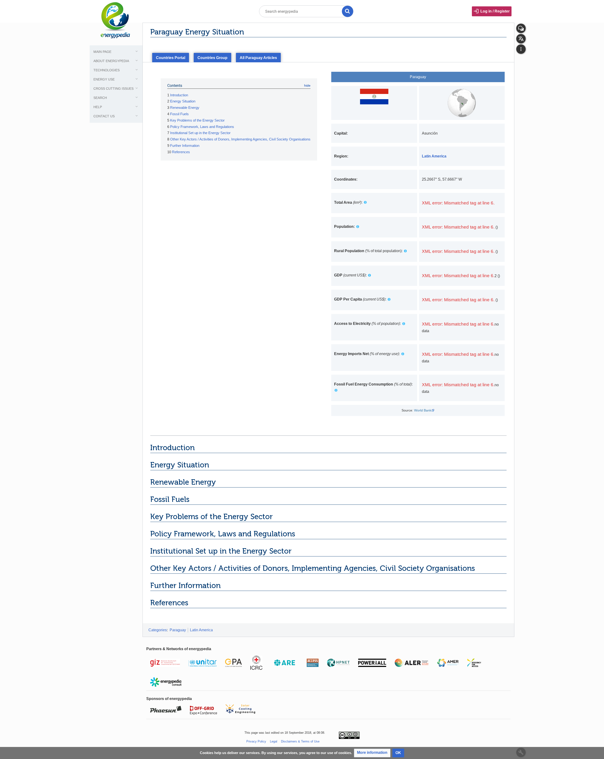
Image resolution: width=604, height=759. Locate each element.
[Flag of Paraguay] (374, 96)
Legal (273, 741)
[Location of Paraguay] (462, 103)
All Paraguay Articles (258, 58)
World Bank (422, 410)
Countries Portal (170, 58)
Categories (157, 630)
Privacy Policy (256, 741)
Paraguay (178, 630)
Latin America (201, 630)
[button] (372, 753)
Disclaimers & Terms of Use (300, 741)
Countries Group (212, 58)
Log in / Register (495, 11)
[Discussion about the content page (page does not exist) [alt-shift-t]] (521, 28)
